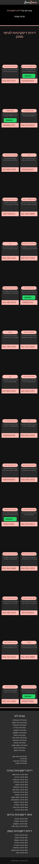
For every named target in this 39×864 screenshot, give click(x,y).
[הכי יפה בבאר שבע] (10, 452)
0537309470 (9, 214)
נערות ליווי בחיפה (19, 748)
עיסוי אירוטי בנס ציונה (20, 792)
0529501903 (28, 80)
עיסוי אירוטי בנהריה (21, 835)
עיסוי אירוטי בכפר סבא (20, 790)
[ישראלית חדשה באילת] (29, 541)
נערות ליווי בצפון (19, 750)
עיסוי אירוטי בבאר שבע (19, 826)
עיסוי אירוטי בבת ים (21, 777)
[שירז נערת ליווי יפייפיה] (29, 674)
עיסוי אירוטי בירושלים (20, 787)
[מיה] (10, 364)
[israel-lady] (10, 98)
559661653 (28, 302)
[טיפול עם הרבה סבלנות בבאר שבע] (10, 53)
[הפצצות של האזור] (29, 319)
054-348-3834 (9, 302)
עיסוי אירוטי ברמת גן (21, 805)
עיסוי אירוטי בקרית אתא (19, 850)
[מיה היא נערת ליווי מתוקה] (29, 452)
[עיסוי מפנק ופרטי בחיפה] (29, 53)
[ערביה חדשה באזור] (10, 629)
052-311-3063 (28, 346)
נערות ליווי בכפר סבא (19, 738)
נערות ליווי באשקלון (19, 733)
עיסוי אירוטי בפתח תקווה (19, 797)
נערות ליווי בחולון (19, 735)
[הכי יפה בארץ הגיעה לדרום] (10, 186)
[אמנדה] (29, 629)
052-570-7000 (28, 258)
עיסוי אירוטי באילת (21, 819)
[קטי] (29, 142)
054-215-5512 (28, 125)
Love (30, 2)
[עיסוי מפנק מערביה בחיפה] (10, 408)
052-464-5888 (28, 214)
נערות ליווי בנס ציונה (19, 740)
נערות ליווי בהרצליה (19, 725)
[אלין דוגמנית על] (29, 98)
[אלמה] (10, 319)
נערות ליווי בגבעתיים (19, 720)
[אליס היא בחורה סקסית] (10, 541)
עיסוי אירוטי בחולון (21, 785)
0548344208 (9, 435)
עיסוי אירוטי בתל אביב (20, 807)
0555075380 (28, 701)
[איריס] (29, 408)
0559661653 (9, 125)
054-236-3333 (9, 258)
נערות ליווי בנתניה (19, 743)
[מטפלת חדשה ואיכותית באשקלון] (10, 142)
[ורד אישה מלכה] (29, 275)
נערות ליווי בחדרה (19, 728)
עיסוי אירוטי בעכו (22, 853)
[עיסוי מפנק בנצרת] (10, 674)
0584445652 (9, 479)
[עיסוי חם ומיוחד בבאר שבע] (29, 186)
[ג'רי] (10, 231)
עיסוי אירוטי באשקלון (20, 824)
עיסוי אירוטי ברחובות (21, 802)
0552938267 (28, 169)
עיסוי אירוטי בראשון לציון (19, 800)
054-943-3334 (28, 435)
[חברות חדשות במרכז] (29, 496)
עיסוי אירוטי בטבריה (21, 845)
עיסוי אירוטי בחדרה (21, 810)
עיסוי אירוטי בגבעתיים (20, 780)
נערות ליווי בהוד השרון (19, 722)
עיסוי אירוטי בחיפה (21, 837)
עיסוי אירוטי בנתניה (21, 795)
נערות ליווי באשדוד (19, 730)
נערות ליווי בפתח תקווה (19, 745)
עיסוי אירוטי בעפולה (21, 840)
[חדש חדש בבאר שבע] (10, 585)
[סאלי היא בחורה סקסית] (10, 275)
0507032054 (28, 612)
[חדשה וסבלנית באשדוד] (29, 585)
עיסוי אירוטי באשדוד (20, 821)
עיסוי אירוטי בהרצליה (21, 782)
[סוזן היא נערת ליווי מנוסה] (29, 231)
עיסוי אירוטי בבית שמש (20, 774)
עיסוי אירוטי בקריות (21, 842)
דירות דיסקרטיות (14, 10)
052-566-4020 (9, 169)
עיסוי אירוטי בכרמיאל (20, 848)
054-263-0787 (9, 80)
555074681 (9, 524)
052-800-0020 (9, 391)
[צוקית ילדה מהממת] (10, 496)
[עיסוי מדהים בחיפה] (29, 364)
